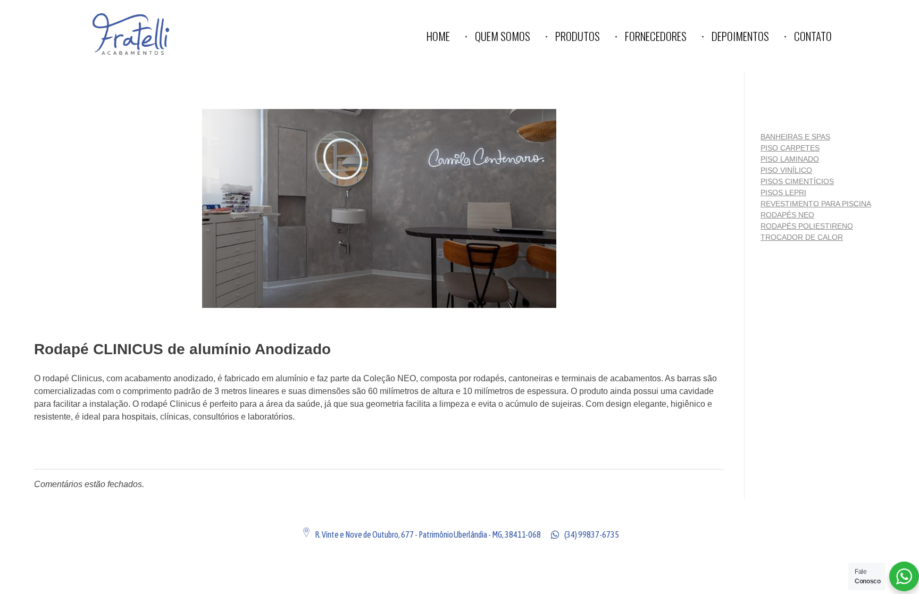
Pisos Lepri (783, 192)
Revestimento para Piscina (816, 203)
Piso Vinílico (786, 170)
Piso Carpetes (790, 148)
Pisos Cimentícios (797, 181)
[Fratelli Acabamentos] (155, 34)
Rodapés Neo (787, 215)
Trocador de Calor (802, 237)
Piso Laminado (790, 159)
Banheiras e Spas (795, 136)
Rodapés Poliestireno (807, 226)
